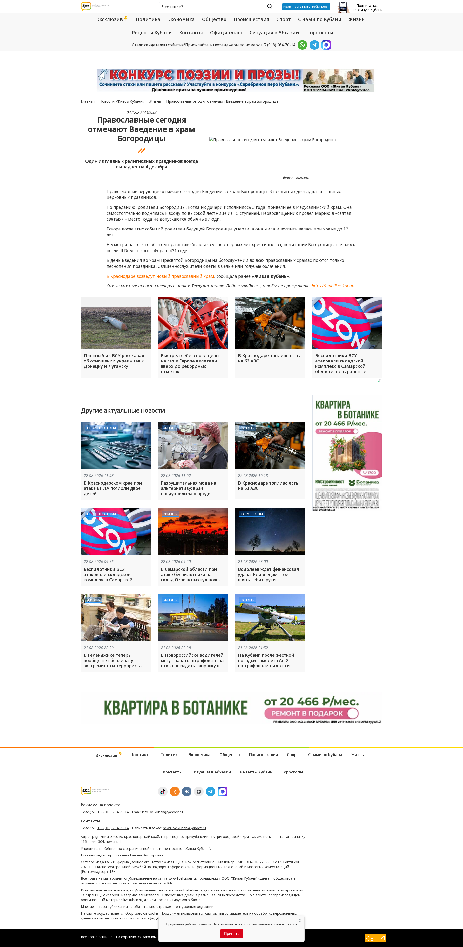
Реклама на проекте (101, 805)
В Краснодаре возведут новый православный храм (160, 276)
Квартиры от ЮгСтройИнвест (306, 6)
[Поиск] (269, 6)
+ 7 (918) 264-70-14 (113, 812)
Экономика (181, 19)
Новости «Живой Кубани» (122, 101)
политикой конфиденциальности (152, 918)
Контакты (191, 32)
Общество (214, 19)
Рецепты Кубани (152, 32)
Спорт (283, 19)
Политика (148, 19)
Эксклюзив (110, 19)
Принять (231, 934)
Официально (226, 32)
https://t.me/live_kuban (333, 286)
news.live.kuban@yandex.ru (184, 828)
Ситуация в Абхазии (274, 32)
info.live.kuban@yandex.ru (162, 812)
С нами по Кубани (319, 19)
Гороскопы (320, 32)
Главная (88, 101)
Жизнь (357, 19)
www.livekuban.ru (182, 878)
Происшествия (251, 19)
